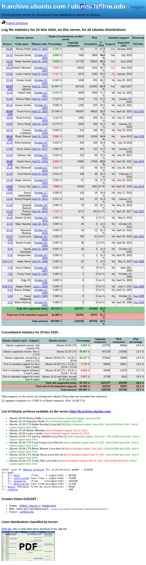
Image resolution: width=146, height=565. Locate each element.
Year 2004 (138, 302)
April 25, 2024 (39, 61)
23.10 (9, 67)
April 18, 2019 (39, 124)
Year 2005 (138, 296)
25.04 (9, 49)
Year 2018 (138, 136)
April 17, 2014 (39, 186)
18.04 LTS (9, 138)
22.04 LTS (9, 88)
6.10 (10, 280)
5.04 (10, 296)
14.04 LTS (9, 188)
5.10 (10, 289)
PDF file (6, 528)
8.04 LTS (7, 261)
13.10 (9, 192)
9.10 (10, 242)
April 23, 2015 (39, 174)
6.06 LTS (7, 286)
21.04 (9, 99)
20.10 (9, 105)
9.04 (10, 249)
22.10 (9, 80)
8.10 (10, 255)
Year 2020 (138, 111)
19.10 (9, 117)
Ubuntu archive (33, 469)
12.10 (9, 205)
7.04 (10, 274)
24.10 (9, 55)
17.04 (9, 149)
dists (11, 486)
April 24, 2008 (39, 261)
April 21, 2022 (39, 86)
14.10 (9, 180)
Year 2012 (138, 211)
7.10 (10, 267)
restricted (21, 478)
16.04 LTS (9, 163)
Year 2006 (138, 286)
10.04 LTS (9, 238)
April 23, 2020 (39, 111)
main (17, 475)
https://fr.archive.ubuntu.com (90, 411)
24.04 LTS (9, 63)
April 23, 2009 (39, 249)
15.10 (9, 167)
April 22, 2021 (39, 99)
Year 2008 (138, 261)
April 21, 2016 (39, 161)
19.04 (9, 124)
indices (13, 489)
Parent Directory (16, 23)
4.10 (10, 302)
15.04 (9, 174)
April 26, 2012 (39, 211)
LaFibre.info (26, 511)
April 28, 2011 (39, 224)
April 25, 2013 (39, 199)
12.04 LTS (9, 213)
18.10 (9, 130)
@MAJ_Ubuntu (28, 505)
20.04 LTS (9, 113)
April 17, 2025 (39, 49)
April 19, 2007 (39, 274)
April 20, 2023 (39, 74)
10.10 (9, 230)
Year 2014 (138, 186)
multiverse (21, 483)
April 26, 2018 (39, 136)
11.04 (9, 224)
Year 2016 (138, 161)
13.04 (9, 199)
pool (11, 472)
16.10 (9, 155)
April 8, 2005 (40, 296)
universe (20, 481)
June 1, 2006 (40, 286)
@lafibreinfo (49, 505)
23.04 (9, 74)
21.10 (9, 92)
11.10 (9, 217)
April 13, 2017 (39, 149)
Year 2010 (138, 236)
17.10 (9, 142)
